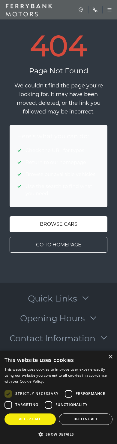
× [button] (110, 357)
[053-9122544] (95, 10)
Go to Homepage (58, 245)
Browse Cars (58, 224)
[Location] (81, 10)
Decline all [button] (86, 419)
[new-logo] (28, 10)
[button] (58, 434)
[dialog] (58, 397)
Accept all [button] (30, 419)
